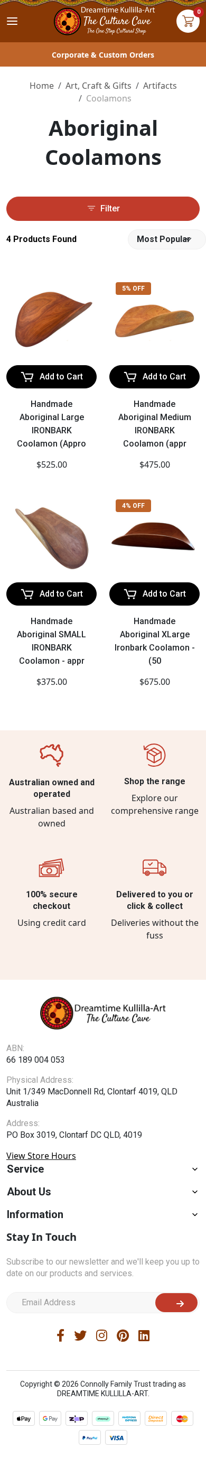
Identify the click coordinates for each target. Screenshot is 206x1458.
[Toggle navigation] (12, 21)
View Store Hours (41, 1156)
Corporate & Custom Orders (103, 55)
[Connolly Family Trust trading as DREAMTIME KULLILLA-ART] (103, 20)
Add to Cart (61, 377)
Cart (188, 21)
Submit (176, 1302)
